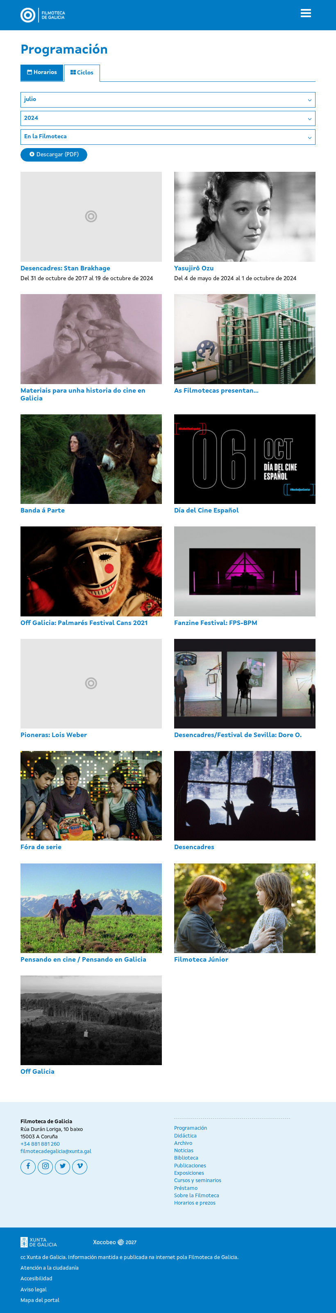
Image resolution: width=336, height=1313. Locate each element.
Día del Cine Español (206, 511)
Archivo (183, 1143)
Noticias (183, 1150)
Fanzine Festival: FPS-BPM (215, 623)
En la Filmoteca (45, 136)
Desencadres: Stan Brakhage (65, 268)
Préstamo (186, 1188)
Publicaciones (190, 1166)
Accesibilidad (36, 1279)
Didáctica (185, 1136)
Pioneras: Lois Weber (53, 735)
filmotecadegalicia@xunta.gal (55, 1151)
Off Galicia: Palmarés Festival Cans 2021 (84, 623)
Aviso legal (33, 1290)
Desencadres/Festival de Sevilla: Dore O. (238, 735)
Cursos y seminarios (197, 1180)
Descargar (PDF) (57, 154)
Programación (190, 1128)
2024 (31, 118)
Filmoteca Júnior (201, 960)
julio (30, 99)
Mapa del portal (39, 1300)
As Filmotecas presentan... (216, 391)
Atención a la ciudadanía (49, 1268)
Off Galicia (37, 1072)
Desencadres (194, 847)
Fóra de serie (40, 847)
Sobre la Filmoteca (196, 1195)
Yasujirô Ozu (194, 268)
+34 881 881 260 (40, 1144)
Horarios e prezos (195, 1203)
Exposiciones (189, 1173)
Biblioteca (186, 1158)
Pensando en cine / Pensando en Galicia (83, 960)
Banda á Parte (42, 511)
